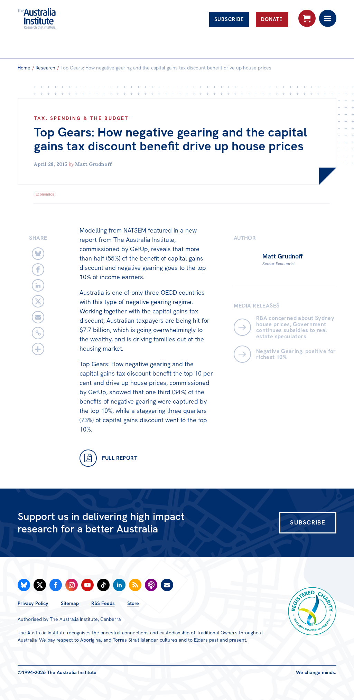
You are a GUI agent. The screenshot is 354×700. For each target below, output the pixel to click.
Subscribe (229, 19)
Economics (45, 194)
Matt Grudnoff (93, 164)
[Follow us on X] (40, 585)
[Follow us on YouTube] (87, 585)
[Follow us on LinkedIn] (119, 585)
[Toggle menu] (327, 18)
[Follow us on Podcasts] (151, 585)
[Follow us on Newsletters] (167, 585)
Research (45, 68)
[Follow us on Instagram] (71, 585)
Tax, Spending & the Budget (81, 118)
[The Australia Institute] (55, 18)
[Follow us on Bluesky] (24, 585)
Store (133, 603)
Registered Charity (312, 611)
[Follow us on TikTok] (103, 585)
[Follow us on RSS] (135, 585)
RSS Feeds (103, 603)
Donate (272, 19)
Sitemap (70, 603)
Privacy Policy (33, 603)
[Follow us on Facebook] (55, 585)
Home (24, 68)
